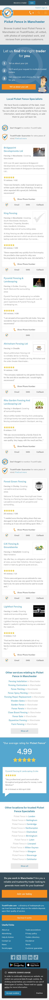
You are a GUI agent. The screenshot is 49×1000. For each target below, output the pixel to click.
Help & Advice (8, 937)
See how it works (24, 917)
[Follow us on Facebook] (13, 957)
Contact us (6, 940)
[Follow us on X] (18, 957)
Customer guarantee (33, 948)
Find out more (21, 138)
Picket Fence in (24, 816)
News (4, 944)
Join (31, 2)
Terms (27, 944)
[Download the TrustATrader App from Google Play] (17, 965)
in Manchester (24, 681)
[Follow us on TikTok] (36, 957)
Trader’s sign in (41, 7)
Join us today (24, 893)
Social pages (7, 948)
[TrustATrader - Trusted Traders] (7, 11)
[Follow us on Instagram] (24, 957)
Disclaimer (29, 940)
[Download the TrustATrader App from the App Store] (33, 965)
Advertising (6, 933)
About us (5, 929)
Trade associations (33, 929)
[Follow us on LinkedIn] (30, 957)
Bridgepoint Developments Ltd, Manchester (23, 773)
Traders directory (32, 937)
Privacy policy (31, 933)
